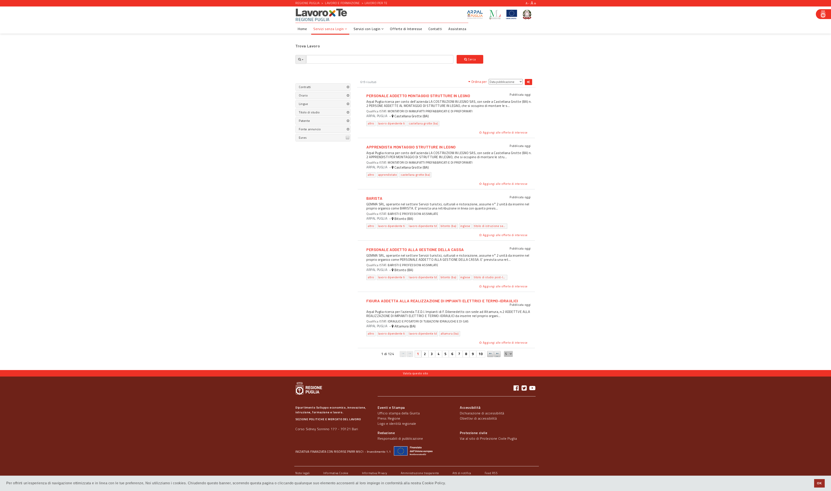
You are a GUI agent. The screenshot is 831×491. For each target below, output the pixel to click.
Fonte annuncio (310, 129)
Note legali (302, 473)
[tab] (323, 87)
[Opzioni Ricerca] (300, 59)
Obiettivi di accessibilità (478, 418)
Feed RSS (491, 473)
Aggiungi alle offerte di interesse (505, 132)
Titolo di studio (309, 112)
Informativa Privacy (374, 473)
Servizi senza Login (329, 28)
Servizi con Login (367, 28)
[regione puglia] (823, 14)
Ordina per (479, 81)
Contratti (305, 87)
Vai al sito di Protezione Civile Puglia (488, 438)
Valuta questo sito (415, 373)
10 (481, 353)
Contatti (435, 28)
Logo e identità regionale (397, 423)
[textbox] (379, 59)
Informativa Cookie (335, 473)
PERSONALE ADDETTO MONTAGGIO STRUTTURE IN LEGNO (418, 95)
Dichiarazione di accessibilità (482, 413)
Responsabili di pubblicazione (400, 438)
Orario (303, 95)
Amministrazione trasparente (420, 473)
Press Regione (389, 418)
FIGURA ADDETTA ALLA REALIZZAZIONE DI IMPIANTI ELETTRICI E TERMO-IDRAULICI (442, 300)
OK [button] (819, 483)
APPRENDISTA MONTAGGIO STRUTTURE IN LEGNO (411, 147)
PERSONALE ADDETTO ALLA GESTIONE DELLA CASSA (415, 249)
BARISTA (374, 198)
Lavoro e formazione (342, 3)
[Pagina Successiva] (490, 354)
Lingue (303, 103)
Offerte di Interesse (406, 28)
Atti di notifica (462, 473)
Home (302, 28)
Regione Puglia (307, 3)
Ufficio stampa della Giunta (399, 413)
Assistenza (457, 28)
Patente (304, 120)
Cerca (471, 59)
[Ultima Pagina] (497, 354)
